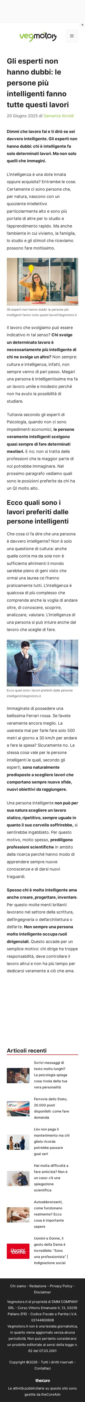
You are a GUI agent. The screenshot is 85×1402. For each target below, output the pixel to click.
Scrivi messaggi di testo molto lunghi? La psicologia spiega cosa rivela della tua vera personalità (50, 1074)
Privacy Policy (61, 1286)
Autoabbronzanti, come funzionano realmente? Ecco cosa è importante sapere (49, 1214)
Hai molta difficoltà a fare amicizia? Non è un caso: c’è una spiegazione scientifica (51, 1177)
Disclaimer (42, 1292)
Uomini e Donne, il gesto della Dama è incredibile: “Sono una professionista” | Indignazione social (51, 1250)
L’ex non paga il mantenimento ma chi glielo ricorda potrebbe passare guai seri (52, 1141)
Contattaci (42, 1368)
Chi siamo (18, 1286)
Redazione (37, 1286)
